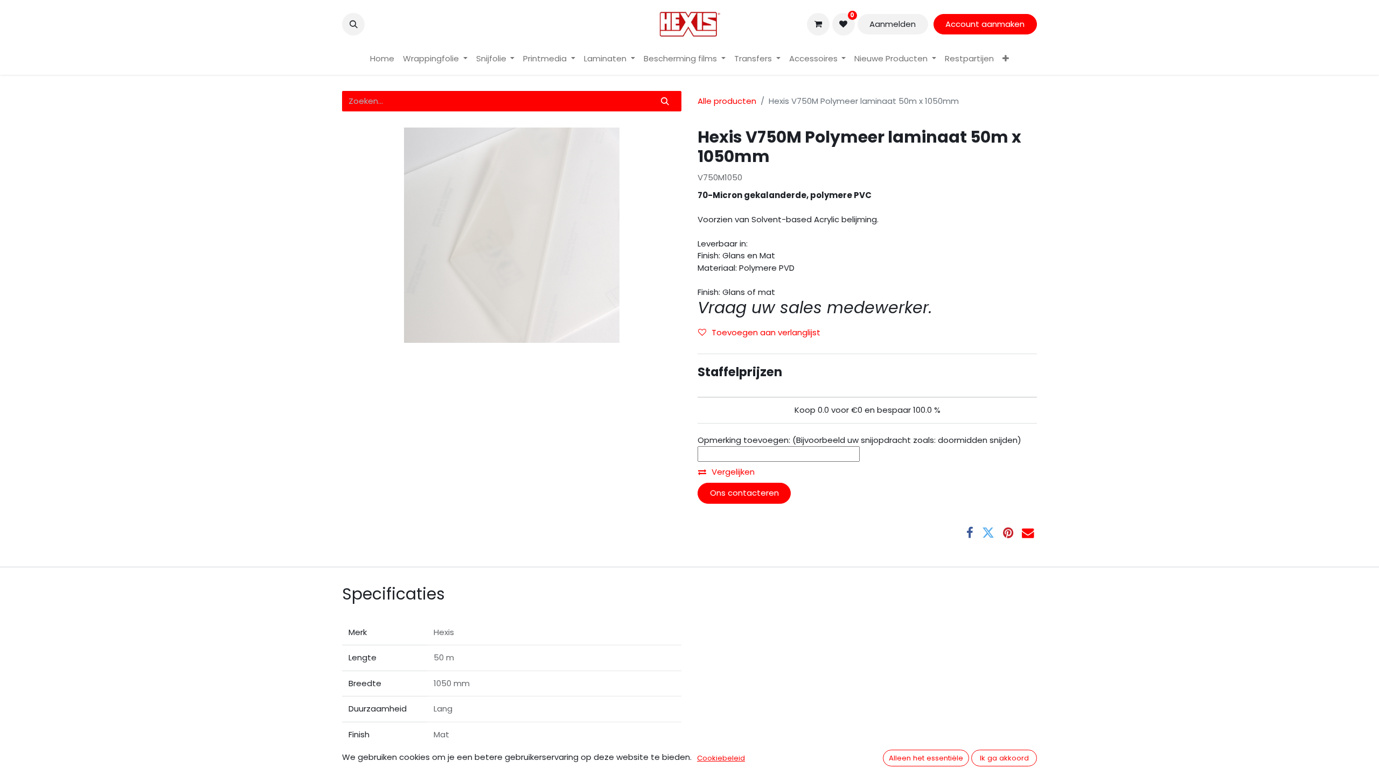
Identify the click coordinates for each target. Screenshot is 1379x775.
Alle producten (727, 101)
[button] (353, 24)
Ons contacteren (744, 492)
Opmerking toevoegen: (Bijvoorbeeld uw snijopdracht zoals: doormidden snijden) (859, 440)
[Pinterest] (1008, 533)
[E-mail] (1028, 533)
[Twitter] (988, 533)
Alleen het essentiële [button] (926, 758)
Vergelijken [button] (733, 471)
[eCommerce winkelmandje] (818, 24)
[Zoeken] (665, 101)
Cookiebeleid (721, 758)
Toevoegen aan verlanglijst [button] (766, 332)
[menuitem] (382, 58)
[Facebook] (969, 533)
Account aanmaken (985, 24)
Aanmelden (892, 24)
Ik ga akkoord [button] (1004, 758)
